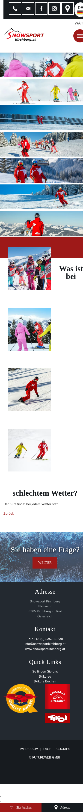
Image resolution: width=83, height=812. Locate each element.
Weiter (45, 562)
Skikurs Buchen (45, 681)
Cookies (63, 749)
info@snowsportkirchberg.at (45, 644)
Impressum (29, 749)
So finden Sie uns (45, 671)
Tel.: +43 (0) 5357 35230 (45, 639)
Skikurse (45, 676)
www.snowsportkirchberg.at (45, 649)
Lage (47, 749)
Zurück (8, 513)
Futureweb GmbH (46, 757)
